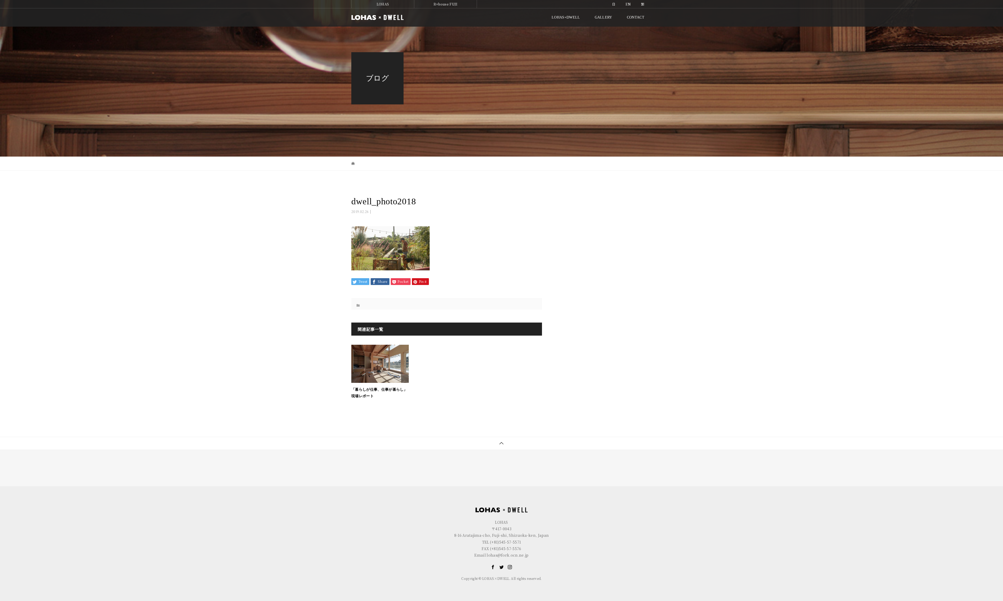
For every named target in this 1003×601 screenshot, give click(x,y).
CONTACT (635, 17)
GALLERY (603, 17)
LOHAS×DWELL (566, 17)
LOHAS (383, 4)
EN (628, 4)
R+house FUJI (446, 4)
